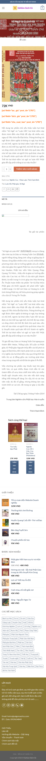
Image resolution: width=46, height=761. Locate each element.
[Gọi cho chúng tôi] (17, 705)
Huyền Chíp (17, 622)
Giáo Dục (30, 618)
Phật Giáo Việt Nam (27, 638)
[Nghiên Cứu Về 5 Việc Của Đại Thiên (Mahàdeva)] (31, 432)
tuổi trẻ (30, 658)
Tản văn (5, 662)
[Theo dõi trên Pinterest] (22, 705)
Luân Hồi (8, 184)
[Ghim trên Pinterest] (13, 189)
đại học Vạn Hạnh (9, 670)
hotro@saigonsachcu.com (18, 716)
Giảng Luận (7, 622)
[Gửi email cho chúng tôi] (13, 705)
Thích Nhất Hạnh (8, 650)
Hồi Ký (30, 622)
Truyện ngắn (14, 658)
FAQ (14, 754)
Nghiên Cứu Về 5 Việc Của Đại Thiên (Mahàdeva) (30, 451)
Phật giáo (15, 184)
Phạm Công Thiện (31, 630)
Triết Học (25, 654)
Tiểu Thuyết (29, 650)
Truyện (5, 658)
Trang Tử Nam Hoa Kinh (11, 654)
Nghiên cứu (36, 626)
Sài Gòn (29, 642)
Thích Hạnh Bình (33, 180)
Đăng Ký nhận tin (25, 754)
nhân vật (6, 630)
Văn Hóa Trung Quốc (10, 666)
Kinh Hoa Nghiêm (9, 626)
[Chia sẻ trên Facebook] (4, 189)
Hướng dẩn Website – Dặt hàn (15, 734)
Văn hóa (13, 662)
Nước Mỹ (14, 630)
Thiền (17, 646)
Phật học (21, 642)
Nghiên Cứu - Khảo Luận (28, 27)
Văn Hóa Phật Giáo (25, 662)
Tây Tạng (38, 658)
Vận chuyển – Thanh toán (13, 737)
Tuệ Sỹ (23, 658)
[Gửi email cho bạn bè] (9, 189)
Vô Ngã (22, 184)
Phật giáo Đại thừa (9, 642)
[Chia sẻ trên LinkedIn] (17, 189)
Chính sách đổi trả (9, 744)
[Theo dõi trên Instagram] (9, 705)
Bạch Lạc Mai (7, 618)
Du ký (16, 618)
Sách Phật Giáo (25, 26)
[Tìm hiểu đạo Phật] (15, 432)
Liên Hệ (5, 731)
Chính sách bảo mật (10, 740)
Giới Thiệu (6, 728)
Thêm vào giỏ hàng (26, 169)
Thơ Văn (20, 650)
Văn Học (22, 666)
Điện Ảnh (31, 666)
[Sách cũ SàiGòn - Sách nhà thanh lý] (23, 8)
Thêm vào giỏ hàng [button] (14, 467)
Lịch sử (19, 626)
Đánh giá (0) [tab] (7, 204)
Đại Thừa (39, 666)
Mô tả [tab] (4, 199)
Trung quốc (34, 654)
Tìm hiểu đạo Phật (13, 448)
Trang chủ (8, 26)
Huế (24, 622)
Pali (21, 630)
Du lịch (22, 618)
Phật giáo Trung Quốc (10, 638)
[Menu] (3, 8)
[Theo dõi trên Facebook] (4, 705)
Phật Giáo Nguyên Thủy (19, 634)
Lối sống (27, 626)
